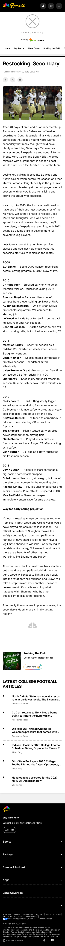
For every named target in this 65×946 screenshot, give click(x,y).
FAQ (41, 914)
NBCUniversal (20, 924)
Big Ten (17, 48)
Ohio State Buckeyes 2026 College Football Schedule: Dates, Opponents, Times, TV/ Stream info (35, 763)
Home (8, 48)
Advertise (7, 914)
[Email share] (20, 79)
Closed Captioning (30, 914)
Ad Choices (19, 916)
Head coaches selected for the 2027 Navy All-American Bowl (34, 779)
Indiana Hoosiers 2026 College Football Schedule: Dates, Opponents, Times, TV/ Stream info (37, 746)
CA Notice (31, 919)
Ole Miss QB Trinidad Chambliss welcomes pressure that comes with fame (34, 730)
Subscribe (9, 830)
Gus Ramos (17, 785)
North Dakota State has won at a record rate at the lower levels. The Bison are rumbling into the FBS (36, 698)
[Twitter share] (12, 79)
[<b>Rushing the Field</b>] (12, 661)
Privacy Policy (31, 916)
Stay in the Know (11, 817)
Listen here (31, 667)
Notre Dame (34, 48)
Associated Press (20, 703)
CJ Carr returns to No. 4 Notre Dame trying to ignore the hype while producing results (34, 714)
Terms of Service (45, 919)
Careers (16, 914)
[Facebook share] (5, 79)
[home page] (14, 6)
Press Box (7, 916)
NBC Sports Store (53, 914)
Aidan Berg (17, 752)
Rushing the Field (52, 48)
